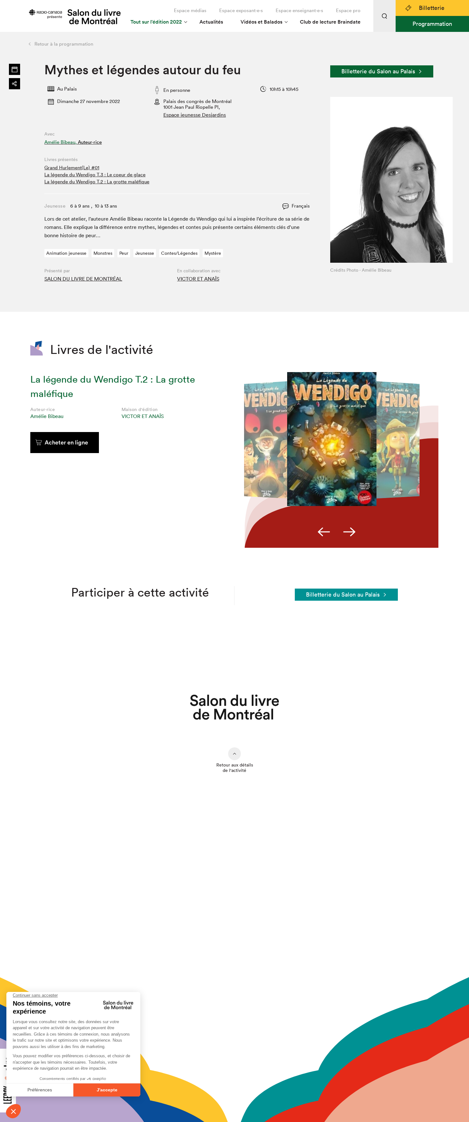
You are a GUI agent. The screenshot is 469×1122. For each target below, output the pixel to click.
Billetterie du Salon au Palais (378, 71)
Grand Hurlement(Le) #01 (71, 168)
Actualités (211, 21)
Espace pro (348, 10)
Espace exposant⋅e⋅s (241, 10)
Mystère (213, 253)
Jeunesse (144, 253)
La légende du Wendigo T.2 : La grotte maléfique (96, 182)
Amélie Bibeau (46, 416)
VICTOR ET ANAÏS (198, 278)
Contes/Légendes (179, 253)
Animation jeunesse (66, 253)
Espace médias (190, 10)
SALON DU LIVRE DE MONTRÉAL (83, 278)
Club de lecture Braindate (330, 21)
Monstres (102, 253)
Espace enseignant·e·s (299, 10)
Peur (123, 253)
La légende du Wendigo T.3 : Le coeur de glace (94, 175)
